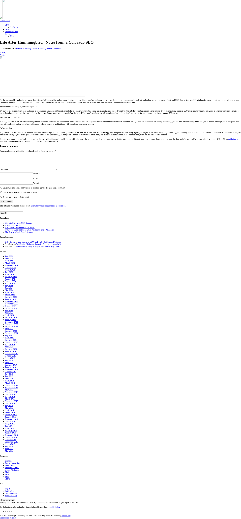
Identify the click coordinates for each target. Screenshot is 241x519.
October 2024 (10, 281)
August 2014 (10, 424)
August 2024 (10, 283)
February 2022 (11, 331)
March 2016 (10, 399)
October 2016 (10, 394)
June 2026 (9, 256)
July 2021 (9, 335)
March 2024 (10, 295)
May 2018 (9, 378)
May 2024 (9, 290)
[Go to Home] (17, 18)
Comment (4, 169)
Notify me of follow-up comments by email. (20, 192)
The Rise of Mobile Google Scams (19, 232)
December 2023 (11, 301)
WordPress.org (11, 495)
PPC (7, 472)
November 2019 (11, 353)
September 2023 (11, 308)
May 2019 (9, 363)
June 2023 (9, 313)
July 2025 (9, 272)
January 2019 (10, 367)
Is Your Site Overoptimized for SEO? (20, 227)
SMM (7, 479)
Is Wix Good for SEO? (14, 225)
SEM (7, 29)
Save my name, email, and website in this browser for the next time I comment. (34, 188)
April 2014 (9, 428)
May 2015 (9, 408)
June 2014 (9, 426)
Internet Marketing (23, 48)
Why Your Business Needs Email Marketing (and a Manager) (29, 230)
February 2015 (11, 415)
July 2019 (9, 360)
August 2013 (10, 444)
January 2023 (10, 320)
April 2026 (9, 261)
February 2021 (11, 340)
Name (36, 174)
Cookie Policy (54, 507)
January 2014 (10, 433)
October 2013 (10, 440)
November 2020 (11, 342)
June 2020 (9, 347)
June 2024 (9, 288)
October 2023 (10, 306)
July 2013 (9, 446)
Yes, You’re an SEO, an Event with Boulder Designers (39, 242)
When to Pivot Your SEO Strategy (18, 223)
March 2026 (10, 263)
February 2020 (11, 349)
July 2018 (9, 374)
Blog (12, 36)
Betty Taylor (10, 242)
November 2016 (11, 392)
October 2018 (10, 372)
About (7, 34)
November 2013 (11, 437)
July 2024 (9, 286)
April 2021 (9, 338)
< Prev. (3, 53)
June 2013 (9, 449)
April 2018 (9, 381)
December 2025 (11, 265)
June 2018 (9, 376)
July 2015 (9, 406)
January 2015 (10, 417)
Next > (3, 55)
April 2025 (9, 274)
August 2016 (10, 397)
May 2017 (9, 390)
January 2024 (10, 299)
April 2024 (9, 292)
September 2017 (11, 387)
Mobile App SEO (12, 468)
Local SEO (9, 465)
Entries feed (9, 491)
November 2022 (11, 324)
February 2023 (11, 317)
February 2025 (11, 277)
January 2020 (10, 351)
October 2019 (10, 356)
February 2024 (11, 297)
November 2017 (11, 385)
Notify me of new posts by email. (16, 197)
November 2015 (11, 401)
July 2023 (9, 310)
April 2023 (9, 315)
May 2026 (9, 258)
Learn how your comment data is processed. (48, 206)
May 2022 (9, 329)
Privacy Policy (66, 516)
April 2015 (9, 410)
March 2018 (10, 383)
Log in (7, 489)
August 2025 (10, 270)
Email (36, 178)
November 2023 (11, 304)
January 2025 (10, 279)
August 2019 (10, 358)
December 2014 (11, 419)
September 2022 (11, 326)
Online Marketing (39, 48)
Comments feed (11, 493)
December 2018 (11, 369)
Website (36, 183)
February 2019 (11, 365)
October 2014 (10, 421)
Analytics (14, 27)
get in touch (233, 139)
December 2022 (11, 322)
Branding (8, 461)
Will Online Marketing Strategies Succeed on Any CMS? (39, 244)
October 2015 (10, 403)
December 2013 (11, 435)
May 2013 (9, 451)
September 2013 (11, 442)
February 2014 (11, 430)
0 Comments (56, 48)
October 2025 (10, 267)
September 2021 (11, 333)
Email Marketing (11, 32)
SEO (7, 25)
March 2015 (10, 412)
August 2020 (10, 344)
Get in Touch (5, 20)
